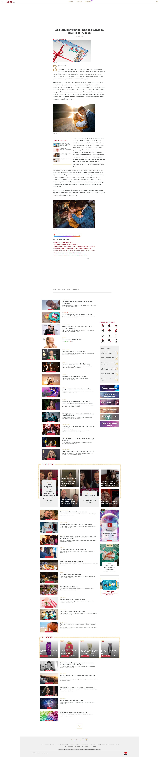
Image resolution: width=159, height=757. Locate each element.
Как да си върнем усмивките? (63, 242)
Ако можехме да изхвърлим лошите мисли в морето (70, 255)
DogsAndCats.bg (85, 744)
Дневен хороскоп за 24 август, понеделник (108, 374)
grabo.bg (64, 337)
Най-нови (70, 1)
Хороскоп (79, 1)
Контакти (94, 746)
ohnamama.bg (72, 312)
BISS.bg (117, 744)
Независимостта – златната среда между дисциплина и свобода (74, 246)
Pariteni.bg (104, 744)
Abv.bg (41, 744)
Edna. (10, 1)
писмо (54, 289)
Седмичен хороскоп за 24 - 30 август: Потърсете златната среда (109, 368)
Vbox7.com (71, 744)
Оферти (49, 636)
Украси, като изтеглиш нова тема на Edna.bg (109, 593)
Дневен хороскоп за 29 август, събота (108, 379)
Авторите (79, 26)
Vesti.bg (54, 744)
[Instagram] (86, 739)
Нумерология (88, 1)
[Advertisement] (71, 271)
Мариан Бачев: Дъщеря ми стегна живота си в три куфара (109, 352)
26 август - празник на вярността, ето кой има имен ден (109, 358)
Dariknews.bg (65, 744)
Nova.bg (59, 744)
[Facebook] (83, 739)
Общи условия (46, 752)
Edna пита (48, 464)
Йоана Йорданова (110, 509)
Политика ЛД (70, 746)
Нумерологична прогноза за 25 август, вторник (108, 363)
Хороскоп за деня (107, 322)
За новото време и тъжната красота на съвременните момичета (74, 251)
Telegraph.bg (92, 744)
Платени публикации (85, 746)
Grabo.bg (99, 744)
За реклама (77, 746)
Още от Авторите (60, 140)
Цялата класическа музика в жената (65, 244)
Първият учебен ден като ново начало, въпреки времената (72, 248)
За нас (64, 746)
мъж (64, 289)
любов (68, 289)
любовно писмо (75, 289)
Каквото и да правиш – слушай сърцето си (67, 253)
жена (59, 289)
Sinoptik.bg (78, 744)
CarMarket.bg (111, 744)
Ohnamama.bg (48, 744)
